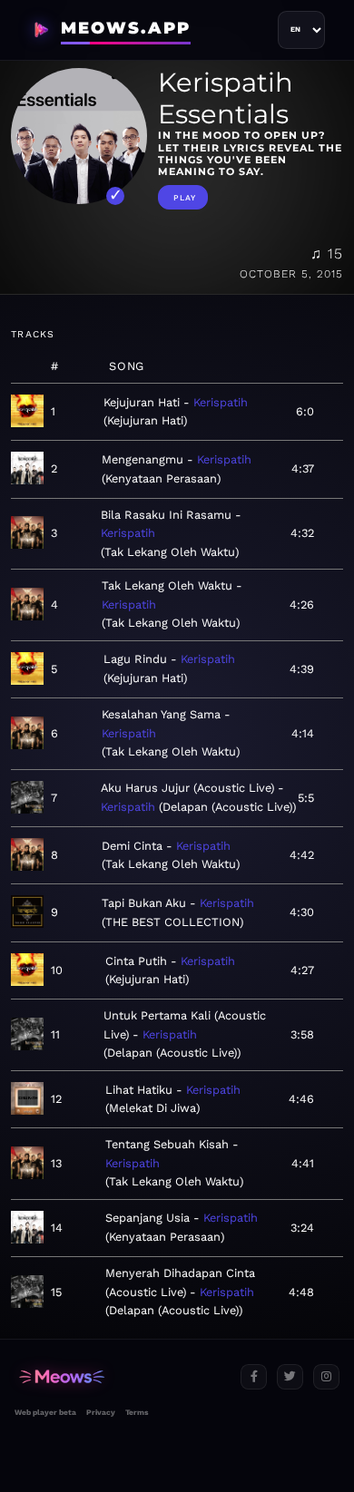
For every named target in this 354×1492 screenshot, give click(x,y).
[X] (290, 1377)
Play (184, 197)
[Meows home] (120, 1377)
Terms (136, 1412)
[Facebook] (254, 1377)
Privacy (100, 1412)
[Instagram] (326, 1377)
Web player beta (45, 1412)
